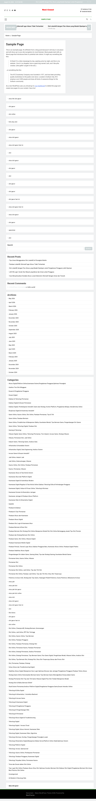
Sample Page (46, 19)
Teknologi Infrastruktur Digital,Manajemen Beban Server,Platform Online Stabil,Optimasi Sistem (38, 741)
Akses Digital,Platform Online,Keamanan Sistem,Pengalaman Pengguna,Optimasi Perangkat (37, 383)
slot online (12, 114)
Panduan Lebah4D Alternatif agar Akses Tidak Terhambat (27, 264)
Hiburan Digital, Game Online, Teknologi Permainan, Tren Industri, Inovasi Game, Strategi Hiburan (39, 434)
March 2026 (12, 306)
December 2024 (13, 364)
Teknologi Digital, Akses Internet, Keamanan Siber (24, 729)
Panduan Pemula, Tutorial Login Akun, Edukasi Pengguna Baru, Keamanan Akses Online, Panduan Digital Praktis (43, 547)
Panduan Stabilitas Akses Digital (19, 550)
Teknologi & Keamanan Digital (18, 702)
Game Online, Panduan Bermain (18, 418)
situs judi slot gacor (15, 589)
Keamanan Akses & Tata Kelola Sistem (21, 473)
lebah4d (11, 504)
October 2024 (13, 372)
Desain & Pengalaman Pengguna (19, 391)
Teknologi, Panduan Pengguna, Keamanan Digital (24, 756)
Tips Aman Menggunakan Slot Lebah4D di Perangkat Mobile (28, 260)
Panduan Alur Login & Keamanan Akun (21, 523)
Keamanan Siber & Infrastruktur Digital (21, 500)
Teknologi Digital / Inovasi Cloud (19, 725)
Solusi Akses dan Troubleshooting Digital (22, 667)
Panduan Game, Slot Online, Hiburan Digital (22, 539)
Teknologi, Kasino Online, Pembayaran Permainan (24, 753)
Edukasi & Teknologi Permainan (18, 399)
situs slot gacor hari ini (16, 145)
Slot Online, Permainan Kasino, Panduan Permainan (25, 648)
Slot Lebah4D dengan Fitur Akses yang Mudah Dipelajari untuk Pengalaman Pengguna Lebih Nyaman (59, 2)
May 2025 (12, 345)
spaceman (12, 230)
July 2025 (12, 337)
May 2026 (12, 298)
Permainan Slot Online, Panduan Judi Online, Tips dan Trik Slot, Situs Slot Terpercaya (35, 574)
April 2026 (12, 302)
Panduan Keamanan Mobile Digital (19, 543)
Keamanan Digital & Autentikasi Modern (21, 480)
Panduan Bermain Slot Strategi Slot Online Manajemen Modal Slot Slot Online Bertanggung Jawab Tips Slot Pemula (45, 531)
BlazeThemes (30, 795)
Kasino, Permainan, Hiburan (17, 469)
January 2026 (13, 314)
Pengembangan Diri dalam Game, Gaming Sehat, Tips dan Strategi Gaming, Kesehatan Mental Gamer (40, 554)
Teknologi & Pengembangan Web (19, 710)
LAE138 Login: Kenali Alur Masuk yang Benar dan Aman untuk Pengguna (31, 272)
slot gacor (12, 106)
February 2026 (13, 310)
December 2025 (13, 318)
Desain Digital (13, 395)
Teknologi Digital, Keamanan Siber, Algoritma (23, 733)
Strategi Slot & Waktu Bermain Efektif (20, 683)
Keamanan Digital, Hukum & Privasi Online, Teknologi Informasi (28, 488)
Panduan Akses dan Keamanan (18, 515)
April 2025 (12, 349)
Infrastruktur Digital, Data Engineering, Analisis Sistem (26, 449)
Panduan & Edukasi (15, 508)
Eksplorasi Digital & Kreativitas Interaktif (21, 411)
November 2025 (14, 322)
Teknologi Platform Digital (17, 745)
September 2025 (14, 330)
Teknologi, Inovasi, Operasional (18, 749)
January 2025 (13, 361)
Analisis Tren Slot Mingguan (17, 387)
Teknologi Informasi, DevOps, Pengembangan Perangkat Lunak (28, 737)
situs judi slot (13, 585)
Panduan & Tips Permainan (17, 512)
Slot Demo (12, 613)
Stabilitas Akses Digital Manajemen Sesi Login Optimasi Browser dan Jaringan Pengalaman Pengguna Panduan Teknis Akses (48, 671)
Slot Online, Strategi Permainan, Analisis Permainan (25, 651)
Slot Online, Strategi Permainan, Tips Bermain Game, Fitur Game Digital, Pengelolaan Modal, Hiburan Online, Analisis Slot (46, 655)
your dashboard (40, 86)
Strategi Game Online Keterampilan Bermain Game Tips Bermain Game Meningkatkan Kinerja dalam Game (42, 675)
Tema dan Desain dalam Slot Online (20, 764)
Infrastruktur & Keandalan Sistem (19, 445)
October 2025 (13, 326)
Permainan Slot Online (16, 566)
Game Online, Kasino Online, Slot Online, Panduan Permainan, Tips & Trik (31, 414)
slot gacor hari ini (14, 199)
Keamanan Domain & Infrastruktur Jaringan (22, 492)
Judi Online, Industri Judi (16, 457)
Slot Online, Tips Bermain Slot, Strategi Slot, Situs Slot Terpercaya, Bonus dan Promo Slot (36, 659)
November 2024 (14, 368)
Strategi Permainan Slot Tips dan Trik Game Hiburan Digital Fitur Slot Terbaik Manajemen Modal (39, 679)
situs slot (12, 597)
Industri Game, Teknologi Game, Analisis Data (23, 442)
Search (10, 245)
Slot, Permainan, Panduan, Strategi (19, 663)
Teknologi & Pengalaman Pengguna (20, 706)
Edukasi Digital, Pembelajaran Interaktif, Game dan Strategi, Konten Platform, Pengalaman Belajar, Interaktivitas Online (45, 407)
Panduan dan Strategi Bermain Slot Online (22, 535)
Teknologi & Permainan (16, 714)
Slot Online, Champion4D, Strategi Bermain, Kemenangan (26, 628)
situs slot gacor (14, 137)
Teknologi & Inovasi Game (17, 698)
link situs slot (13, 122)
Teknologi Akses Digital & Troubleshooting (22, 718)
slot (10, 153)
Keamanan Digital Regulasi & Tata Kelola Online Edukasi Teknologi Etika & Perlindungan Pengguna (39, 484)
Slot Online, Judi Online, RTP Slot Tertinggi (22, 632)
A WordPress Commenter (17, 287)
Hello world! (31, 287)
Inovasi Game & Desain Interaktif (19, 453)
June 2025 (12, 341)
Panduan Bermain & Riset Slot (18, 527)
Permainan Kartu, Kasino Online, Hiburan (21, 558)
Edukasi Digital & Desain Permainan (20, 403)
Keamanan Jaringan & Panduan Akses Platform (23, 496)
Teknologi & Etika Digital (16, 690)
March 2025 (12, 353)
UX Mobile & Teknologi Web (17, 778)
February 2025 (13, 357)
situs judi (11, 582)
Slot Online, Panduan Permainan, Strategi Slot (23, 644)
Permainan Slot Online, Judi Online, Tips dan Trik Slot (25, 570)
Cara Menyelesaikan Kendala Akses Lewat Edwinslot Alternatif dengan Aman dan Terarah (37, 276)
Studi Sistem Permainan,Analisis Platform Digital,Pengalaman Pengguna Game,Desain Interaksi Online (40, 686)
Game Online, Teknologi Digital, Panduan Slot (23, 426)
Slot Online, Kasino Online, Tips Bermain (21, 636)
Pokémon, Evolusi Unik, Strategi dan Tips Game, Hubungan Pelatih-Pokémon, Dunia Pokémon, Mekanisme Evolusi (44, 578)
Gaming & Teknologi (15, 430)
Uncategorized (13, 774)
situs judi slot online (15, 593)
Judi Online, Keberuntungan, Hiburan (20, 461)
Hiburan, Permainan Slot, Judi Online (20, 438)
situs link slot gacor (15, 99)
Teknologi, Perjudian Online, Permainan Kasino (23, 760)
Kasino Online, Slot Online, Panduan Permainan (23, 465)
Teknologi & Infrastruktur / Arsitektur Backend (23, 694)
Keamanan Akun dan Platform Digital (20, 477)
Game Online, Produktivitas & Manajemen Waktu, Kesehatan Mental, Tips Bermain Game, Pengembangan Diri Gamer (45, 422)
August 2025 (12, 333)
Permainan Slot (13, 562)
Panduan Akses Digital (16, 519)
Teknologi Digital (14, 721)
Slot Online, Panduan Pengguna (18, 640)
